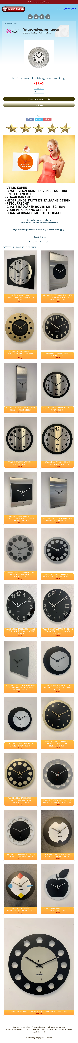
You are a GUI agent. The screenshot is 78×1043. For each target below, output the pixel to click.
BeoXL (36, 1037)
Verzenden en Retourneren (14, 1029)
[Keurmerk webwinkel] (36, 31)
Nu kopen (39, 105)
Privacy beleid (25, 1027)
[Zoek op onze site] (47, 16)
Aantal (39, 88)
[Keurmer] (39, 132)
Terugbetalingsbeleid (39, 1027)
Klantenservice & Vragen (49, 1029)
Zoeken (16, 1027)
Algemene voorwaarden (56, 1027)
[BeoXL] (14, 9)
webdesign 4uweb (39, 1032)
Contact (28, 1029)
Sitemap (36, 1029)
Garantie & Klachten (66, 1029)
